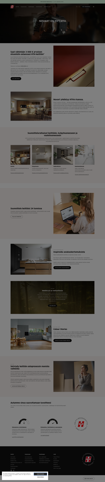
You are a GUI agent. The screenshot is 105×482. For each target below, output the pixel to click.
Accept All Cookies (40, 474)
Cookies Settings (40, 476)
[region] (25, 475)
